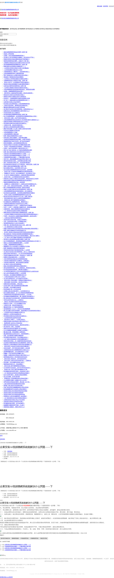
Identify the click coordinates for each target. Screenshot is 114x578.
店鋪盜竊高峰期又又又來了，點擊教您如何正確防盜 (18, 205)
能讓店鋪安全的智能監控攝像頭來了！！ (15, 66)
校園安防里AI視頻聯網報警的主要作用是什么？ (17, 111)
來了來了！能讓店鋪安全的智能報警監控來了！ (17, 100)
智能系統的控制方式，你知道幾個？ (14, 364)
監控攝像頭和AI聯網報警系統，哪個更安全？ (16, 202)
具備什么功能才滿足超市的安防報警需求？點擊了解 (18, 189)
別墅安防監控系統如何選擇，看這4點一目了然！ (17, 382)
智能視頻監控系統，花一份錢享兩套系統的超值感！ (18, 341)
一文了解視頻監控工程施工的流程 (13, 226)
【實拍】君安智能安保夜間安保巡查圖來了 (15, 301)
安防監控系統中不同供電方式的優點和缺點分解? (17, 144)
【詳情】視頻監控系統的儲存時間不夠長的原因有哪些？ (19, 232)
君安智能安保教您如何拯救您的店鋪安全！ (15, 123)
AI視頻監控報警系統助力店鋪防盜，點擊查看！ (17, 260)
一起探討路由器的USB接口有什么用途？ (15, 276)
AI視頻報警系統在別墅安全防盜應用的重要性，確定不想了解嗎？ (22, 235)
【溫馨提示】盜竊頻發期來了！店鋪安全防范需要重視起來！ (20, 184)
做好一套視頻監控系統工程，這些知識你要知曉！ (17, 162)
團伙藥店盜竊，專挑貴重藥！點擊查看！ (15, 332)
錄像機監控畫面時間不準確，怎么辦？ (14, 405)
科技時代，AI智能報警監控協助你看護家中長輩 (17, 98)
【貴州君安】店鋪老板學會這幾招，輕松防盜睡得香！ (18, 93)
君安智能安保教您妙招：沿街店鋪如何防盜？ (16, 337)
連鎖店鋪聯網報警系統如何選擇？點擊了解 (15, 52)
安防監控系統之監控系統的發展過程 (14, 392)
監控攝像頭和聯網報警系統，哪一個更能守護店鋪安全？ (19, 296)
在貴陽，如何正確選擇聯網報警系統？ (14, 55)
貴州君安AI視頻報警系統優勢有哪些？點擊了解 (17, 239)
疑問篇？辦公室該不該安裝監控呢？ (14, 385)
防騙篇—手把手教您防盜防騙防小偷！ (14, 353)
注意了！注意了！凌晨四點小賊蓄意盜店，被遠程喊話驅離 (20, 207)
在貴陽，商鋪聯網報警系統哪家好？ (14, 244)
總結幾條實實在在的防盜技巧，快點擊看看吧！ (17, 333)
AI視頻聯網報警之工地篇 (10, 132)
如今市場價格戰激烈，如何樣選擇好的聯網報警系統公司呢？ (20, 116)
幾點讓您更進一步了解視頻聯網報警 (14, 307)
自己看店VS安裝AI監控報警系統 (12, 264)
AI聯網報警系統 (34, 538)
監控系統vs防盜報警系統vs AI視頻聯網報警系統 (17, 103)
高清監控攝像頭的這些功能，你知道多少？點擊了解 (18, 255)
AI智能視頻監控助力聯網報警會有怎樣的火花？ (17, 350)
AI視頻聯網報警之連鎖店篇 (11, 134)
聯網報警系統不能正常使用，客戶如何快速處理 (17, 141)
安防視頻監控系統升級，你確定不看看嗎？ (15, 219)
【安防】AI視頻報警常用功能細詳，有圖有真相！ (17, 146)
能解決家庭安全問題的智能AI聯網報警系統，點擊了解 (19, 212)
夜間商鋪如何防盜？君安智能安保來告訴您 (15, 357)
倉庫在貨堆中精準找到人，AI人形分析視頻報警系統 (18, 253)
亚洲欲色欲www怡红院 (6, 577)
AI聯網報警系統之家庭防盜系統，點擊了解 (15, 80)
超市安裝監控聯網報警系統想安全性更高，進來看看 (18, 169)
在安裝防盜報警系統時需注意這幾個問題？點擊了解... (18, 342)
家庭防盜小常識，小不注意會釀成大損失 (15, 303)
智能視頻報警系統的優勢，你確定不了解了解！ (17, 61)
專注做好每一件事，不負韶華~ (12, 326)
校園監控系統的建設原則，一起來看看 (14, 257)
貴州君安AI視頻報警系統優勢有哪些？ (14, 127)
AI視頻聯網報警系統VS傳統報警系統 (14, 73)
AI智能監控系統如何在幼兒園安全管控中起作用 (17, 62)
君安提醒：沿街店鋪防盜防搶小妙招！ (14, 362)
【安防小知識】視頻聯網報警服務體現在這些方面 (17, 194)
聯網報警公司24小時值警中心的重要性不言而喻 (17, 246)
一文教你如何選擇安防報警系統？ (13, 218)
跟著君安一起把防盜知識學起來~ (13, 314)
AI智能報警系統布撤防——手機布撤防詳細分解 (17, 157)
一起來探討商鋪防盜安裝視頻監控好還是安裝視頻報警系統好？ (21, 214)
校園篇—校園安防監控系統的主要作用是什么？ (17, 355)
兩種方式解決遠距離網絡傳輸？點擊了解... (15, 166)
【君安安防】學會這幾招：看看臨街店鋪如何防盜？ (18, 280)
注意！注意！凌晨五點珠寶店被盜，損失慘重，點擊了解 (19, 185)
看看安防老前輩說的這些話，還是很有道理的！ (17, 325)
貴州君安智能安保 (5, 538)
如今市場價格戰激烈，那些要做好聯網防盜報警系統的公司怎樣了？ (22, 241)
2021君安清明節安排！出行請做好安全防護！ (16, 278)
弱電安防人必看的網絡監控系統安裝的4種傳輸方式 (18, 344)
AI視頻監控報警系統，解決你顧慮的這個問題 (16, 262)
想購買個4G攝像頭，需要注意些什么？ (14, 407)
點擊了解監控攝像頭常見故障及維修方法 (15, 230)
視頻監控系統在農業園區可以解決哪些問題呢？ (17, 84)
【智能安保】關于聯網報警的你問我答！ (15, 200)
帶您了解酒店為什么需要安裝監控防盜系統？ (16, 75)
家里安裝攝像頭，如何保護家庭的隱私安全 (15, 143)
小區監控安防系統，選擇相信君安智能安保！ (16, 105)
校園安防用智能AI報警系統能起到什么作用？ (16, 121)
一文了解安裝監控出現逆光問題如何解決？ (15, 398)
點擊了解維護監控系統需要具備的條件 (14, 248)
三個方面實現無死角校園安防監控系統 (14, 383)
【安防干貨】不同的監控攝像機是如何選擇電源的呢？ (18, 171)
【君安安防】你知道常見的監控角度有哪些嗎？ (17, 346)
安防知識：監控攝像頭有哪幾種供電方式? (15, 275)
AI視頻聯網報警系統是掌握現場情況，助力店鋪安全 (18, 191)
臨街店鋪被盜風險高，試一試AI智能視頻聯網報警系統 (19, 292)
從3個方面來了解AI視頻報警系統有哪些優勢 (16, 285)
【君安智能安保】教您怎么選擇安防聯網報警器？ (17, 198)
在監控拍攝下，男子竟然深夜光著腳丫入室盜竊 (17, 348)
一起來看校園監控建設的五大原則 (13, 70)
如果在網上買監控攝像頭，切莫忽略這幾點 (15, 137)
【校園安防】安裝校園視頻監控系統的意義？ (16, 378)
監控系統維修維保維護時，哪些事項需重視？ (16, 269)
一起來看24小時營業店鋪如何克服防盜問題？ (16, 78)
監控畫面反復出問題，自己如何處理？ (14, 403)
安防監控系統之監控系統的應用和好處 (14, 394)
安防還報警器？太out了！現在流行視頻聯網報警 (17, 309)
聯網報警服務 (15, 538)
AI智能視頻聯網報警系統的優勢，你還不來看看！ (17, 139)
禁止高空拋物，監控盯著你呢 (12, 376)
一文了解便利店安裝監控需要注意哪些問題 (15, 210)
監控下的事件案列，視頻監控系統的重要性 (15, 374)
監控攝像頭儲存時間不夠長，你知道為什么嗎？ (17, 371)
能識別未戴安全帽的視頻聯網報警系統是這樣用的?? (18, 180)
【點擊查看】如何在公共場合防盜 (13, 323)
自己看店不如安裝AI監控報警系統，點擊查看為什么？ (19, 109)
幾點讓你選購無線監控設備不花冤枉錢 (14, 107)
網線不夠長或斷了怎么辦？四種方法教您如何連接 (17, 128)
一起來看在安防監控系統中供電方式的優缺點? (16, 68)
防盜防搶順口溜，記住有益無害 (12, 289)
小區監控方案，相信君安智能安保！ (14, 125)
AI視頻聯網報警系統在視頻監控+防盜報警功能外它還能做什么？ (21, 119)
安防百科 (9, 451)
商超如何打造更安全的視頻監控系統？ (14, 95)
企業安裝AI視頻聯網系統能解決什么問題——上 (17, 153)
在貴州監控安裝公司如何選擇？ (12, 102)
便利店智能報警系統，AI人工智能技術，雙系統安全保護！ (20, 267)
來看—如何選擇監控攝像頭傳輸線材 (14, 335)
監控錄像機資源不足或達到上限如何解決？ (15, 389)
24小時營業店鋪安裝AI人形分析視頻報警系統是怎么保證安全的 (21, 271)
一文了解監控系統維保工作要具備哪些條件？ (16, 339)
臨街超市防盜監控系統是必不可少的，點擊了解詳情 (18, 196)
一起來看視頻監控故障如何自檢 (12, 317)
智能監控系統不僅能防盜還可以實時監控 (15, 96)
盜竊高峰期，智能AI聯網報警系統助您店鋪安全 (17, 209)
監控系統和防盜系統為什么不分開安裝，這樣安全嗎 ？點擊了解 (21, 164)
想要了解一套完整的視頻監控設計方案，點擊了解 (17, 225)
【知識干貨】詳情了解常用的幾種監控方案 (15, 369)
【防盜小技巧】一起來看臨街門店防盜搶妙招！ (17, 82)
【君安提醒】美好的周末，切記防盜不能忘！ (16, 282)
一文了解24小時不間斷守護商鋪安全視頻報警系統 (17, 237)
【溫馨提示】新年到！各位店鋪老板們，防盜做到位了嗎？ (20, 173)
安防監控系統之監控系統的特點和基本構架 (15, 391)
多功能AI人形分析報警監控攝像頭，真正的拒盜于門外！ (19, 57)
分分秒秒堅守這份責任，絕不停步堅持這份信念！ (17, 367)
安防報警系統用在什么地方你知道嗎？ (14, 223)
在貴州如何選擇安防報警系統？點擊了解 (15, 86)
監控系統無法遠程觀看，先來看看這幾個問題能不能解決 (19, 193)
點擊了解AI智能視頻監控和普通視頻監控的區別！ (17, 152)
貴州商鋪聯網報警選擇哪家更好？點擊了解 (15, 64)
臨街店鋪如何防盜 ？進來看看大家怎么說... (15, 168)
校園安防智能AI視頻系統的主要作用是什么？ (16, 321)
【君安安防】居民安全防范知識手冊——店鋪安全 (17, 360)
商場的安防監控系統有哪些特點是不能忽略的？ (17, 59)
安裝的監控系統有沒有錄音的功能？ (14, 401)
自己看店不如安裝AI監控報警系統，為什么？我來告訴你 (19, 251)
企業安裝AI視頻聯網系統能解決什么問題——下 (17, 155)
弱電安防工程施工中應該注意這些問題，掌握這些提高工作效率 (21, 178)
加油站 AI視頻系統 (9, 53)
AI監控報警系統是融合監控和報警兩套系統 (15, 259)
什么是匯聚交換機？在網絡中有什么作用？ (15, 380)
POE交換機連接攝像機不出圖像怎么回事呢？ (16, 330)
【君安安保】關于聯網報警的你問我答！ (15, 366)
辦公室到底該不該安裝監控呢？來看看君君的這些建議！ (19, 298)
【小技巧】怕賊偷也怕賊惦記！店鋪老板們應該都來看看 (19, 175)
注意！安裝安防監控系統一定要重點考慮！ (15, 221)
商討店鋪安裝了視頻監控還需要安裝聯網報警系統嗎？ (18, 234)
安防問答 (105, 6)
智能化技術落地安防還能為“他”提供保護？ (15, 328)
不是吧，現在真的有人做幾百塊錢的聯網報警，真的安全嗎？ (20, 216)
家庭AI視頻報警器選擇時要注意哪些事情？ (15, 266)
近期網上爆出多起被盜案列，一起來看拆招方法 (17, 291)
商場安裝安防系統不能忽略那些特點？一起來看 (17, 250)
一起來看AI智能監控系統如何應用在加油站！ (16, 87)
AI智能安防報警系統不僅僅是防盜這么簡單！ (16, 203)
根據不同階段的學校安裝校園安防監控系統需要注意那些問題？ (21, 228)
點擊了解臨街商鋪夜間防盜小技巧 (13, 136)
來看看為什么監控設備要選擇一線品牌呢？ (15, 396)
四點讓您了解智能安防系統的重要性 (14, 77)
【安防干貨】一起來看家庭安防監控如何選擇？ (17, 177)
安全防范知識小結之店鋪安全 (12, 112)
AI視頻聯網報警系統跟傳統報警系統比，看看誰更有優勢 (19, 89)
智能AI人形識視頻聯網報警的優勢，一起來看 (16, 243)
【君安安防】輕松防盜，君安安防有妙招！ (15, 358)
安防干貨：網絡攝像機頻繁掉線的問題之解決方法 (17, 159)
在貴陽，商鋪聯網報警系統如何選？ (14, 91)
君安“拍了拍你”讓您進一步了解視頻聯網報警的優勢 (18, 150)
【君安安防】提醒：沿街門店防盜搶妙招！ (15, 118)
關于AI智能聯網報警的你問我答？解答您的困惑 (17, 187)
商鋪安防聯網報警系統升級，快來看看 (14, 182)
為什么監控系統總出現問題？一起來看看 (15, 273)
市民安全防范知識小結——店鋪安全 (14, 300)
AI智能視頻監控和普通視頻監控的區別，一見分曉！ (18, 294)
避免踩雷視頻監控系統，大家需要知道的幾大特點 (17, 160)
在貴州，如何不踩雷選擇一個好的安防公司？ (16, 148)
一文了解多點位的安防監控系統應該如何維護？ (17, 373)
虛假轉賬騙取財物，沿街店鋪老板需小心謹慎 (16, 351)
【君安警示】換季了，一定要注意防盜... (15, 319)
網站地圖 (99, 6)
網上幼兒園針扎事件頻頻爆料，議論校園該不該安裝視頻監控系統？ (22, 310)
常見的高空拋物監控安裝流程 (12, 130)
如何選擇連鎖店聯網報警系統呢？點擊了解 (15, 114)
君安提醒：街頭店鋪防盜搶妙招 (12, 287)
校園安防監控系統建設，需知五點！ (14, 284)
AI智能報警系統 (24, 538)
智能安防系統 (43, 538)
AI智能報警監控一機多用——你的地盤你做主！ (17, 71)
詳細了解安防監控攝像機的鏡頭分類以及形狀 (16, 387)
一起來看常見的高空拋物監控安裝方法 (14, 312)
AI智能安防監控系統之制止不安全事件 (14, 399)
